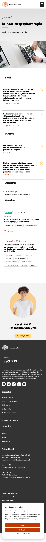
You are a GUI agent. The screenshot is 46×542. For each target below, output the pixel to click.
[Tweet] (12, 361)
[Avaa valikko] (42, 4)
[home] (11, 4)
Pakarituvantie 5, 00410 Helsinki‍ (13, 467)
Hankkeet (5, 434)
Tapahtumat (6, 430)
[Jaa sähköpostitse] (15, 361)
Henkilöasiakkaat (7, 397)
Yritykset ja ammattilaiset (10, 401)
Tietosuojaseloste (8, 497)
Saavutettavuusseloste (10, 493)
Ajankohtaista (6, 409)
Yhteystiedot (6, 441)
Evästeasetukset (8, 500)
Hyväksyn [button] (23, 525)
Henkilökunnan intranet (9, 413)
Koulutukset (6, 405)
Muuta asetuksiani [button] (23, 534)
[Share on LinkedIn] (5, 361)
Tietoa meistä (6, 426)
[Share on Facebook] (8, 361)
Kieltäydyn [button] (22, 530)
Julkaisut (5, 438)
